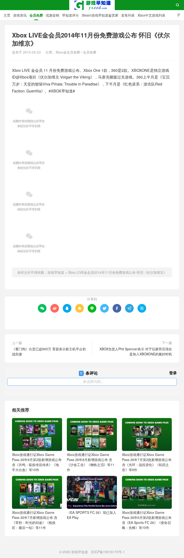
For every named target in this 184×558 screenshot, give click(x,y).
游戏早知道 (92, 5)
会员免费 (36, 15)
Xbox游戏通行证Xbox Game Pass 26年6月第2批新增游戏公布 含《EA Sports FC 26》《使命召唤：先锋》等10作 (147, 520)
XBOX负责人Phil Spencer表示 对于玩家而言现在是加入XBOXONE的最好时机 (135, 351)
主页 (7, 15)
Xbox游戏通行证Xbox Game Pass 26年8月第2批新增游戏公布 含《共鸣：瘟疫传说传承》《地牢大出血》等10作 (37, 462)
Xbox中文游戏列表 (151, 15)
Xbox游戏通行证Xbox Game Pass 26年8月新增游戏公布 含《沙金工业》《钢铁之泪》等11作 (90, 462)
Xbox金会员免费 (68, 52)
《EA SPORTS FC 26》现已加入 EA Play (91, 515)
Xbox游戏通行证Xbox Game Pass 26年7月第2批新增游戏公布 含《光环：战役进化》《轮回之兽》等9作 (147, 462)
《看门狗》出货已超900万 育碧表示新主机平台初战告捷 (49, 351)
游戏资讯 (20, 15)
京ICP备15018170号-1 (108, 551)
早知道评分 (70, 15)
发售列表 (128, 15)
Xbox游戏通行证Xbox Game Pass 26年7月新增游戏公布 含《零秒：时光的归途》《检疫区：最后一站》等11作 (34, 520)
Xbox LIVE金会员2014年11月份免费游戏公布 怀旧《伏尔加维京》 (117, 272)
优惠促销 (52, 15)
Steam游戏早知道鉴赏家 (100, 15)
